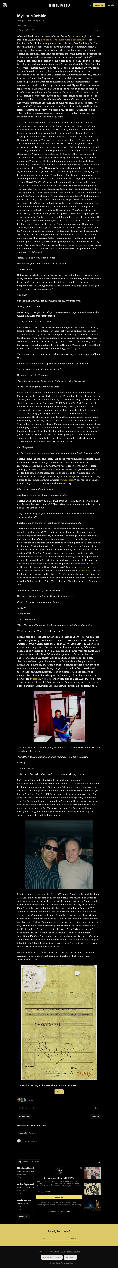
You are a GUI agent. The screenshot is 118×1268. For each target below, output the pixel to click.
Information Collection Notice (58, 1205)
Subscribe (59, 1197)
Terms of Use (70, 1202)
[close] (81, 1168)
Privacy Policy (76, 1205)
